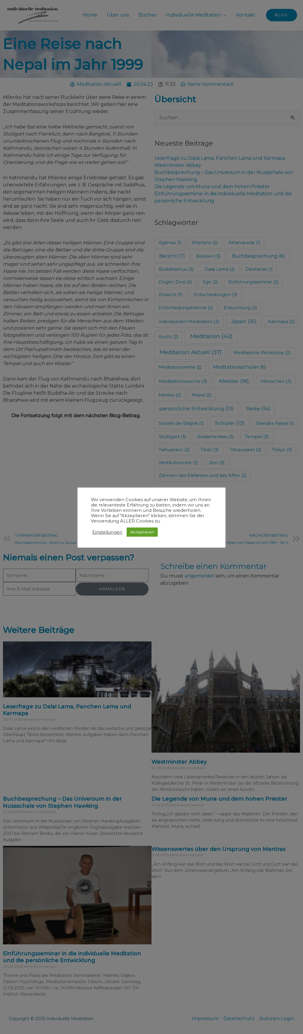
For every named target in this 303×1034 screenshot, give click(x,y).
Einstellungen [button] (107, 532)
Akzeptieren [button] (142, 532)
